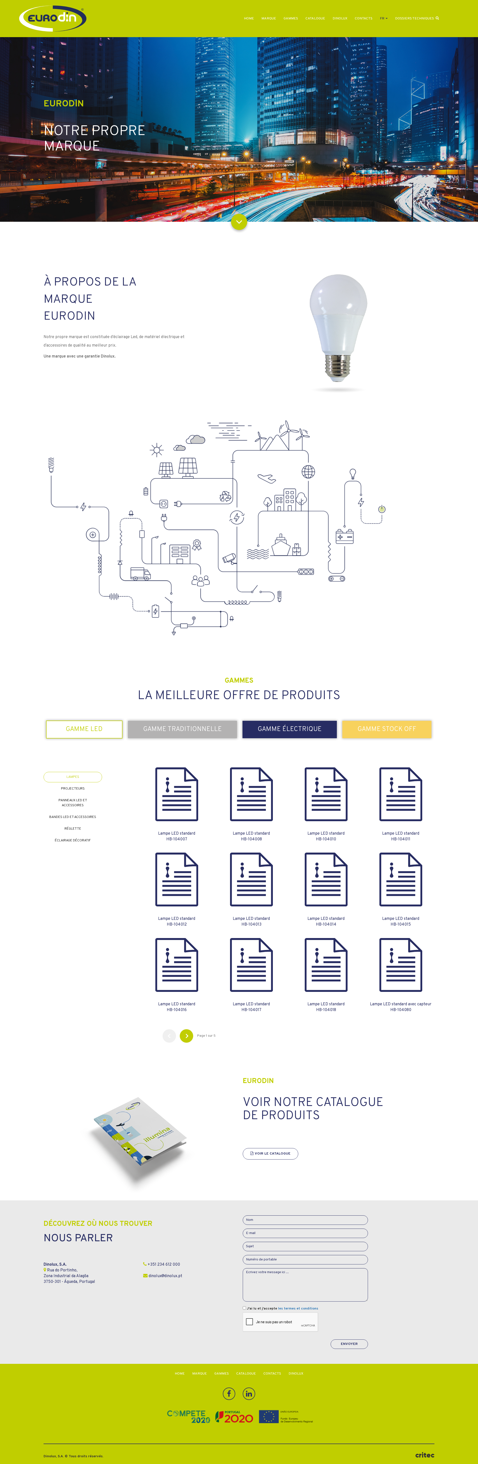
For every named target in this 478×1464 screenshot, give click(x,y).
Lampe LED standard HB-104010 (326, 836)
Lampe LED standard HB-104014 (326, 921)
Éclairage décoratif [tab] (73, 840)
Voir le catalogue (273, 1154)
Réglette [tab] (72, 829)
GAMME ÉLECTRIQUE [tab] (290, 729)
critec (424, 1455)
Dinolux (340, 18)
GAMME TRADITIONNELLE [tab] (182, 729)
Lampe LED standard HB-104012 (176, 921)
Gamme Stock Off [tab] (387, 729)
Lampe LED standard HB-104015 (400, 921)
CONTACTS (363, 18)
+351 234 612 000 (163, 1264)
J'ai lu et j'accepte (282, 1309)
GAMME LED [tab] (84, 729)
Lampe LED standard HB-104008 (251, 836)
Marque (268, 18)
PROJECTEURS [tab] (73, 789)
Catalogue (315, 18)
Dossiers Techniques (414, 18)
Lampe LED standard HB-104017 (251, 1007)
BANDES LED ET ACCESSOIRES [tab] (72, 817)
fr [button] (382, 18)
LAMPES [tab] (72, 777)
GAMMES (291, 18)
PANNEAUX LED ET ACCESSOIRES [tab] (73, 802)
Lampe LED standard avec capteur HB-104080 (400, 1007)
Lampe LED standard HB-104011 (400, 836)
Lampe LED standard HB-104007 (176, 836)
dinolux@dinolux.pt (165, 1276)
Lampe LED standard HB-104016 (176, 1007)
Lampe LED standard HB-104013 (251, 921)
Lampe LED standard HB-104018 (326, 1007)
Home (249, 18)
